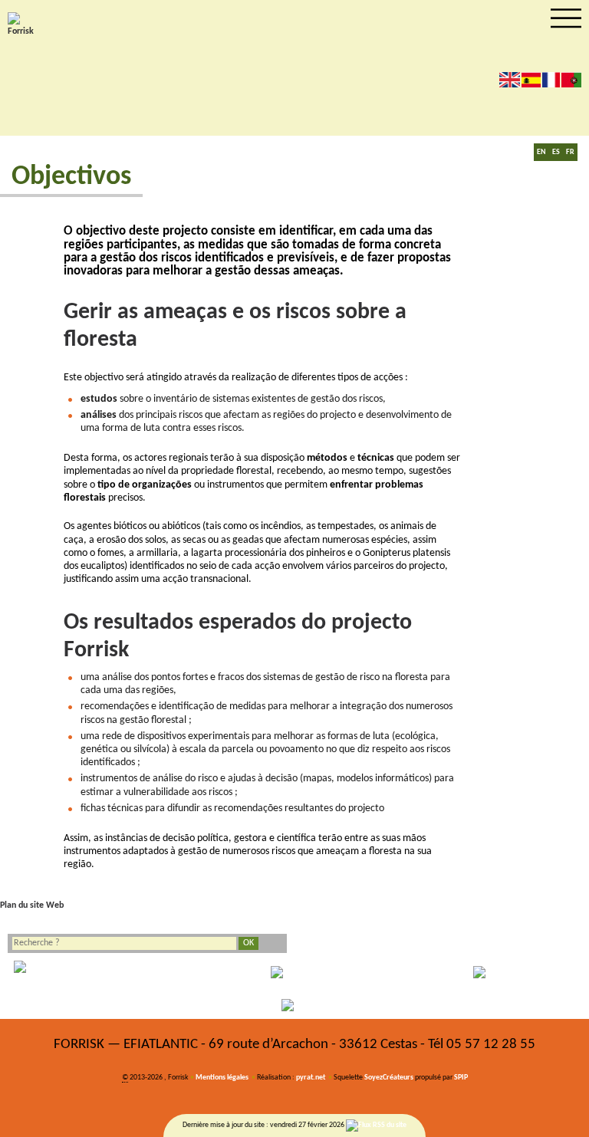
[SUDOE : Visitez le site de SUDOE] (490, 972)
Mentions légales (222, 1077)
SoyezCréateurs (388, 1077)
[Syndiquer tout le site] (376, 1126)
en (509, 79)
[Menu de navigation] (566, 18)
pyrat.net (310, 1077)
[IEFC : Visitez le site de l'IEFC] (294, 1005)
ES (556, 152)
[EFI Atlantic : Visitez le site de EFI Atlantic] (294, 972)
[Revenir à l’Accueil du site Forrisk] (23, 25)
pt (571, 79)
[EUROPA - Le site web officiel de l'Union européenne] (98, 972)
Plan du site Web (32, 905)
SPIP (461, 1077)
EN (541, 152)
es (531, 79)
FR (570, 152)
